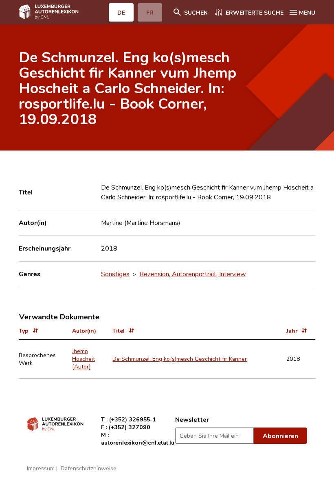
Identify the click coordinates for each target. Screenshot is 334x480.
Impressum (41, 468)
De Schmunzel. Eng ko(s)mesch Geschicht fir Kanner (179, 358)
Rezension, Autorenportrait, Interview (192, 274)
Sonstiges (115, 274)
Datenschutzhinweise (88, 468)
